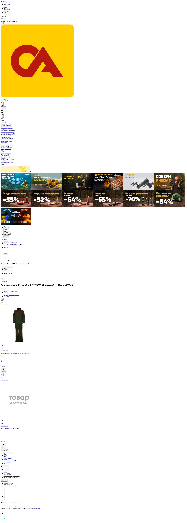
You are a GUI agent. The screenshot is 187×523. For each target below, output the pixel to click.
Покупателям (4, 450)
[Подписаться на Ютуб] (4, 498)
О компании (3, 466)
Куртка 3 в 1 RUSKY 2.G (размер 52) (13, 244)
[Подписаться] (15, 506)
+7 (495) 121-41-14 (5, 21)
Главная (7, 227)
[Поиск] (2, 103)
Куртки (5, 243)
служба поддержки (14, 21)
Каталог (4, 99)
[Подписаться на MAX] (4, 496)
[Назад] (2, 23)
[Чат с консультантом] (2, 115)
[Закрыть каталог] (2, 117)
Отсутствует (4, 281)
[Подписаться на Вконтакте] (4, 489)
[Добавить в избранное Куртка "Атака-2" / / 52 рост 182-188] (2, 374)
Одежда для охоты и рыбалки (11, 242)
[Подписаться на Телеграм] (4, 491)
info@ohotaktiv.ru (8, 484)
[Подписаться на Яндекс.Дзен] (4, 492)
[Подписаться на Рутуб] (4, 500)
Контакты (3, 480)
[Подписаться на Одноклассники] (4, 494)
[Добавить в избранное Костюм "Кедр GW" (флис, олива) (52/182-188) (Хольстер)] (2, 299)
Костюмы (6, 296)
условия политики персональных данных (31, 508)
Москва (4, 1)
